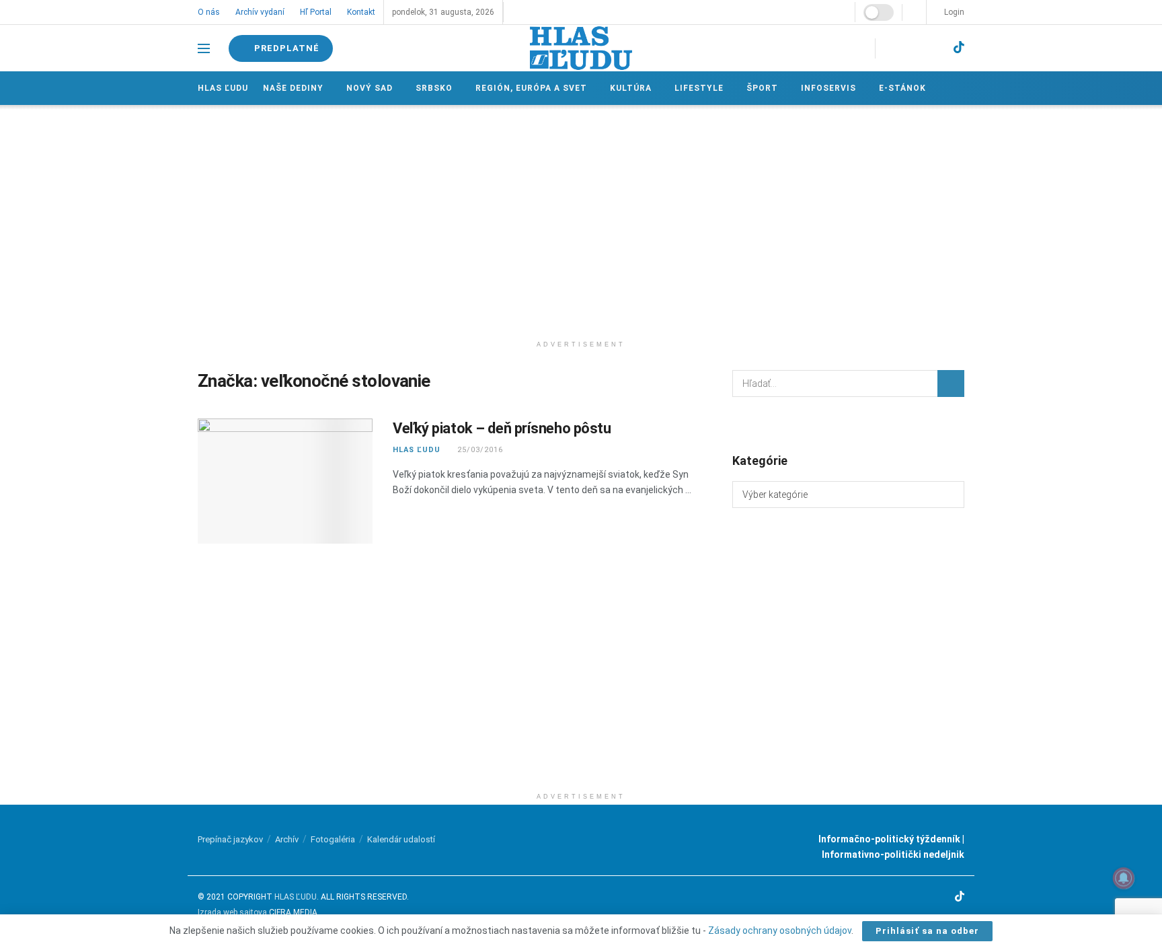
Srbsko (434, 88)
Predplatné (285, 48)
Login (953, 12)
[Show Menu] (204, 48)
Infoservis (828, 88)
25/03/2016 (479, 449)
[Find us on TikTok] (959, 48)
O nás (209, 12)
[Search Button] (950, 383)
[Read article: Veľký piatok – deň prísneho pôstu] (285, 481)
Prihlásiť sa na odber (927, 931)
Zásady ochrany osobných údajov (779, 930)
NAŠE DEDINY (293, 88)
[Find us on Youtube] (935, 48)
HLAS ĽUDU (416, 449)
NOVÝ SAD (369, 88)
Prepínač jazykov (230, 839)
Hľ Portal (316, 12)
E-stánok (902, 88)
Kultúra (631, 88)
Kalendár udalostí (401, 839)
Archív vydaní (259, 12)
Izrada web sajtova (232, 912)
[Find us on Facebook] (889, 48)
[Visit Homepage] (581, 48)
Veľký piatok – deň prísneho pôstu (502, 428)
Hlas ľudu (223, 88)
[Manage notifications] (1123, 878)
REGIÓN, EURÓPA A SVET (531, 88)
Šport (762, 88)
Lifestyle (699, 88)
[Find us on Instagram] (912, 48)
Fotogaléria (333, 839)
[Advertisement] (581, 219)
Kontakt (361, 12)
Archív (287, 839)
